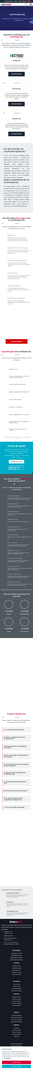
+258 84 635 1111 (16, 467)
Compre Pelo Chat (16, 461)
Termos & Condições (16, 1019)
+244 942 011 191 (8, 931)
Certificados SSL (16, 970)
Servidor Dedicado (16, 988)
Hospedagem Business (16, 955)
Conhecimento (9, 1)
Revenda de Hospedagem (16, 959)
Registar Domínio (16, 997)
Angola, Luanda (8, 940)
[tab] (16, 729)
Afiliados (16, 1028)
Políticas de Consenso (16, 1045)
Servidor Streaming (16, 990)
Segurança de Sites (16, 972)
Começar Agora (16, 341)
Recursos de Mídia (16, 1034)
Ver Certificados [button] (16, 74)
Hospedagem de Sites (16, 953)
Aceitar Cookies (16, 1062)
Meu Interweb (22, 1)
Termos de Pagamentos (16, 1021)
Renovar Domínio (16, 1001)
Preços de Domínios (16, 1003)
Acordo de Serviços (16, 1015)
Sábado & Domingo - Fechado (11, 944)
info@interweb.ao (8, 935)
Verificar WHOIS (16, 1005)
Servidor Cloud (16, 986)
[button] (16, 729)
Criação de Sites (16, 966)
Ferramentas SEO (16, 974)
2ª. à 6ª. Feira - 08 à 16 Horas (11, 942)
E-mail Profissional (16, 968)
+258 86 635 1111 (16, 469)
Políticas (8, 1058)
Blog (16, 1)
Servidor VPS (16, 984)
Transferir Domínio (16, 999)
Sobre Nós (16, 1036)
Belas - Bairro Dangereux (10, 938)
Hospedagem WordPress (16, 957)
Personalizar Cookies (16, 1066)
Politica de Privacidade (16, 1017)
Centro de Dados (16, 1030)
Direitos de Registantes (16, 1043)
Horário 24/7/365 (16, 1032)
